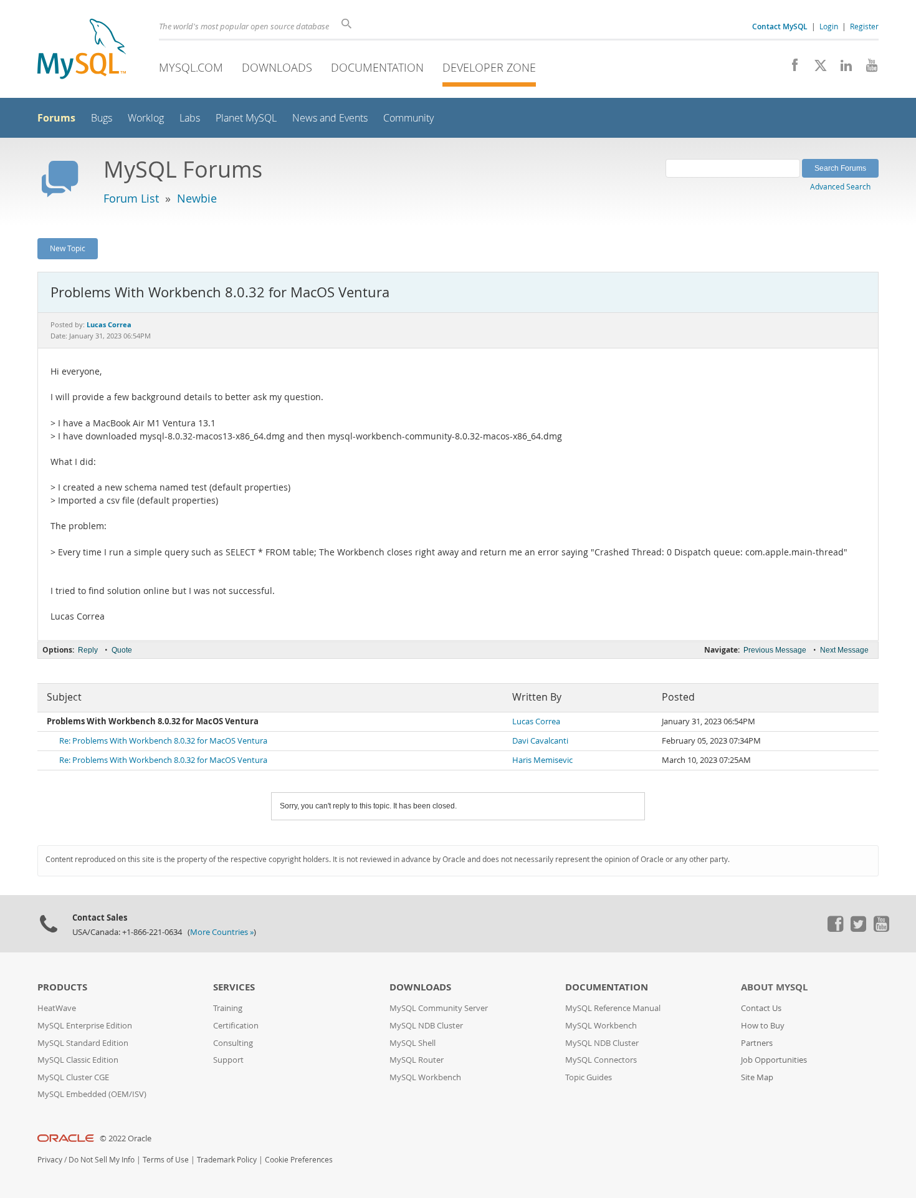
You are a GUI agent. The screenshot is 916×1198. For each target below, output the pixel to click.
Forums (56, 118)
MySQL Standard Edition (82, 1043)
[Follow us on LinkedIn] (841, 68)
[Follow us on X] (816, 68)
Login (828, 26)
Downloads (277, 67)
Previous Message (774, 650)
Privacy (49, 1159)
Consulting (233, 1043)
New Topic (67, 248)
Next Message (844, 650)
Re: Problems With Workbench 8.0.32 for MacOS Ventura (163, 741)
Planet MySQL (246, 118)
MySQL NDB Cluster (426, 1025)
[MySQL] (81, 50)
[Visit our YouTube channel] (867, 68)
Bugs (101, 118)
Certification (236, 1025)
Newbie (197, 198)
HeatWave (56, 1008)
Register (864, 26)
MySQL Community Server (438, 1008)
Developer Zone (489, 67)
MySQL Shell (412, 1043)
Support (228, 1060)
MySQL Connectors (601, 1060)
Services (234, 987)
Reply (88, 650)
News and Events (330, 118)
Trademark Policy (227, 1159)
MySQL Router (416, 1060)
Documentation (377, 67)
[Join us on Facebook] (790, 68)
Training (227, 1008)
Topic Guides (588, 1077)
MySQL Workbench (425, 1077)
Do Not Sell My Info (102, 1159)
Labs (189, 118)
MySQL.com (191, 67)
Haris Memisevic (542, 760)
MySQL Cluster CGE (73, 1077)
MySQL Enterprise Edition (84, 1025)
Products (62, 987)
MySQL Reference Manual (613, 1008)
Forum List (131, 198)
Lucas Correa (536, 721)
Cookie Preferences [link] (299, 1159)
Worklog (146, 118)
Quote (122, 650)
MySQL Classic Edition (77, 1060)
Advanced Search (840, 186)
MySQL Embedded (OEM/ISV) (91, 1094)
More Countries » (222, 932)
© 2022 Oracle (125, 1138)
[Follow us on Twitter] (858, 928)
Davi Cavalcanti (540, 741)
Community (408, 118)
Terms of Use (166, 1159)
